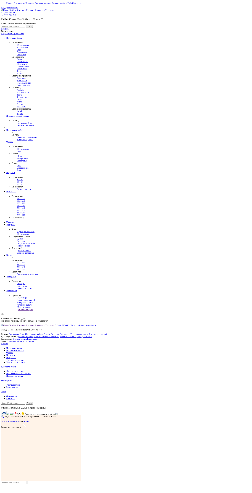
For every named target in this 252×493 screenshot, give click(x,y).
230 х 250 (21, 210)
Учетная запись (20, 339)
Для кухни (11, 276)
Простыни (21, 78)
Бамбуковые (22, 158)
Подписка (29, 3)
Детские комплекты (26, 125)
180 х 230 (21, 201)
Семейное (21, 54)
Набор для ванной (25, 302)
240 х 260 (21, 213)
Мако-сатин (22, 64)
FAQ (69, 3)
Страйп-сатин (23, 66)
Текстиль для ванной (98, 334)
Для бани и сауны (25, 309)
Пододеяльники (24, 83)
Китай (19, 111)
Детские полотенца (25, 253)
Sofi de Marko (23, 92)
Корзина (5, 29)
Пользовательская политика (46, 336)
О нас (3, 392)
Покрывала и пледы (26, 243)
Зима (19, 170)
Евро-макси (22, 52)
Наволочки (22, 80)
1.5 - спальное (23, 45)
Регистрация (12, 8)
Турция (20, 113)
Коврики (10, 222)
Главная (9, 3)
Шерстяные (22, 161)
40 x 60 (20, 180)
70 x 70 (20, 184)
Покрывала (11, 191)
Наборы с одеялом (25, 139)
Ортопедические (24, 189)
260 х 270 (21, 215)
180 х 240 (21, 206)
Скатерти (21, 283)
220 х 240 (21, 208)
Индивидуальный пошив (17, 116)
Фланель (20, 73)
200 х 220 (21, 203)
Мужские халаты (24, 305)
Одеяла (9, 142)
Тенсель (20, 71)
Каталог (4, 344)
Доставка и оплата (43, 3)
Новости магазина (68, 336)
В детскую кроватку (26, 231)
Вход (3, 8)
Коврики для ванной (26, 300)
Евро (19, 50)
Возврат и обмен (59, 3)
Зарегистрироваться (10, 421)
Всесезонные (22, 168)
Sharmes (20, 104)
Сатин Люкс (22, 61)
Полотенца (22, 286)
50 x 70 (20, 182)
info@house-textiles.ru (83, 325)
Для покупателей (8, 367)
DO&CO (21, 99)
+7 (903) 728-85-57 (9, 12)
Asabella (20, 90)
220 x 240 (21, 269)
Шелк (19, 156)
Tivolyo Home (23, 97)
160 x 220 (21, 262)
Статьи (31, 341)
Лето (19, 165)
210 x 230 (21, 265)
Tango (19, 95)
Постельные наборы (15, 130)
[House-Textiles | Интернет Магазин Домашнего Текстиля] (27, 10)
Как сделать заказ (84, 336)
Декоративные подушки (27, 274)
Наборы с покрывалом (27, 137)
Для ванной (11, 291)
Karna (19, 102)
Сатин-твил (22, 69)
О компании (19, 3)
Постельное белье (14, 38)
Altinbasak (21, 106)
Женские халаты (24, 307)
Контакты (76, 3)
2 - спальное (22, 47)
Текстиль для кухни (79, 334)
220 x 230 (21, 267)
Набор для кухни (24, 288)
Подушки (10, 172)
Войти (26, 421)
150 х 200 (21, 198)
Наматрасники (23, 85)
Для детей (10, 224)
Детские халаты (24, 250)
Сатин (19, 59)
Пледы (9, 255)
